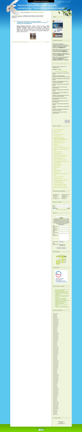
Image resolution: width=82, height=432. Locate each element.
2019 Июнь (55, 315)
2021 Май (55, 342)
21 (56, 262)
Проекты (55, 195)
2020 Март (55, 326)
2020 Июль (55, 331)
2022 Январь (55, 351)
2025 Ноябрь (55, 405)
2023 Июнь (55, 371)
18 (62, 260)
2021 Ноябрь (55, 349)
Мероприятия (64, 196)
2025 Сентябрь (56, 402)
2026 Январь (55, 407)
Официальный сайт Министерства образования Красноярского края (61, 292)
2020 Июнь (55, 329)
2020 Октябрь (55, 334)
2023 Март (55, 368)
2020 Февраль (56, 325)
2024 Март (55, 381)
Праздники (64, 195)
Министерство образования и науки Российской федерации (62, 290)
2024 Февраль (56, 380)
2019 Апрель (55, 313)
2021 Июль (55, 344)
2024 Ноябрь (55, 391)
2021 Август (55, 346)
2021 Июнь (55, 343)
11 (62, 259)
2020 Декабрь (55, 336)
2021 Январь (55, 337)
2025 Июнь (55, 399)
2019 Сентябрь (56, 319)
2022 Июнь (55, 357)
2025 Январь (55, 393)
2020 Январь (55, 324)
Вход (42, 12)
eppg (22, 41)
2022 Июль (55, 358)
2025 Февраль (56, 394)
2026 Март (55, 409)
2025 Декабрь (55, 406)
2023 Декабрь (55, 378)
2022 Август (55, 359)
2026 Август (55, 414)
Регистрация (38, 12)
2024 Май (55, 384)
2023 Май (55, 370)
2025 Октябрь (55, 403)
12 (64, 259)
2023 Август (55, 373)
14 (56, 260)
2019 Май (55, 314)
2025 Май (55, 398)
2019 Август (55, 318)
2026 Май (55, 412)
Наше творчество (65, 194)
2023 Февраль (56, 366)
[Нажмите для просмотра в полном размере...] (31, 39)
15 (58, 260)
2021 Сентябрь (56, 347)
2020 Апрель (55, 327)
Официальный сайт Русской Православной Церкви (60, 303)
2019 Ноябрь (55, 321)
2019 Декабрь (55, 322)
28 (56, 263)
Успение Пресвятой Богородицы (61, 71)
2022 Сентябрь (56, 361)
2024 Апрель (55, 383)
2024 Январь (55, 379)
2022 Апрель (55, 355)
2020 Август (55, 332)
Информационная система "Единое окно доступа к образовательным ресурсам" (62, 296)
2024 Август (55, 387)
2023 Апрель (55, 369)
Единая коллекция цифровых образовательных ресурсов (61, 299)
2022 (16, 15)
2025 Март (55, 395)
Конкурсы (64, 197)
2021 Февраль (56, 339)
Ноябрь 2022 (61, 255)
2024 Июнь (55, 385)
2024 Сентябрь (56, 388)
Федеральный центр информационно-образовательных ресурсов (62, 301)
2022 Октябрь (55, 362)
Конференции (56, 194)
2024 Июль (55, 386)
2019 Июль (55, 317)
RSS (31, 12)
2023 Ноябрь (55, 377)
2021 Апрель (55, 341)
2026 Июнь (55, 413)
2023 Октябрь (55, 376)
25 (62, 262)
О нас (54, 197)
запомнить (56, 208)
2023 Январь (55, 365)
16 (59, 260)
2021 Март (55, 340)
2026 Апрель (55, 410)
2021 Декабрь (55, 350)
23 (59, 262)
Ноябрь (19, 15)
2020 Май (55, 328)
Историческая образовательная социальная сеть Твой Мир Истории (62, 306)
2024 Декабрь (55, 392)
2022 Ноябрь (55, 363)
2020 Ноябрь (55, 335)
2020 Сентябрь (56, 333)
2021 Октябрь (55, 348)
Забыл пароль (58, 209)
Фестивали (55, 196)
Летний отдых (56, 198)
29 (58, 263)
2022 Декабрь (55, 364)
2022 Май (55, 356)
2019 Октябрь (55, 320)
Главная (33, 12)
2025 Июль (55, 400)
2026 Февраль (56, 408)
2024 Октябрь (55, 390)
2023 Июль (55, 372)
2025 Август (55, 401)
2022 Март (55, 354)
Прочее (63, 198)
